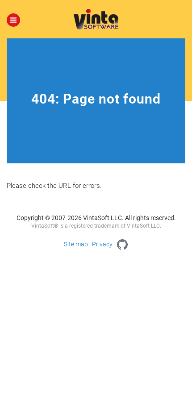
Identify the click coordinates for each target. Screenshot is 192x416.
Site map (76, 244)
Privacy (102, 244)
